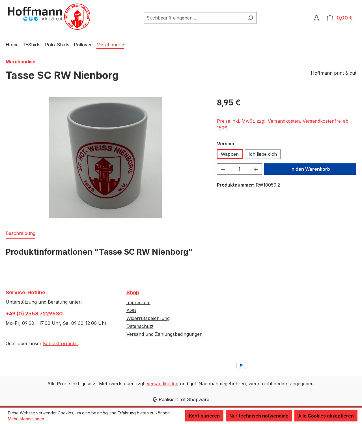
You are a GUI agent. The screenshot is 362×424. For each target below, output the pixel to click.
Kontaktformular (60, 343)
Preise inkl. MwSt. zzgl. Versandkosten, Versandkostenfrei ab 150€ (282, 124)
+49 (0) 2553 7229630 (34, 314)
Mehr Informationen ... (28, 418)
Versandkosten (162, 383)
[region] (105, 157)
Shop (132, 292)
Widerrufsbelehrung (148, 318)
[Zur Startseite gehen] (48, 16)
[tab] (20, 233)
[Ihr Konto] (316, 17)
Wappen (230, 154)
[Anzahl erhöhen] (256, 169)
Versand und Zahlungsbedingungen (164, 334)
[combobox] (194, 17)
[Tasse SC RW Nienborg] (105, 157)
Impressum (138, 302)
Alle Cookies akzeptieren (326, 416)
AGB (131, 310)
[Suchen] (250, 17)
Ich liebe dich (263, 154)
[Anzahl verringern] (223, 169)
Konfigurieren (204, 416)
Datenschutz (140, 326)
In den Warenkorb (310, 169)
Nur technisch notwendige (258, 416)
